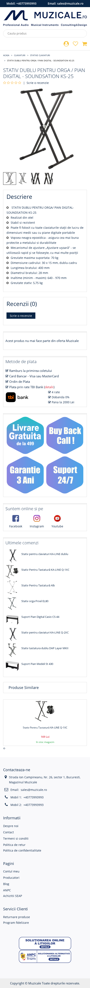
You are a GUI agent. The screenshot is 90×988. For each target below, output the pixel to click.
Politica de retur (14, 845)
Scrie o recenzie (38, 83)
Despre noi (10, 826)
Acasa (6, 55)
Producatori (11, 878)
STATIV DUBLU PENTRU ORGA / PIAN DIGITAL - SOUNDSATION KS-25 (40, 60)
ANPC (7, 890)
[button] (45, 943)
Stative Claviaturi (40, 55)
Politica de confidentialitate (22, 850)
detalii (49, 387)
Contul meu (11, 871)
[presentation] (3, 748)
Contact (8, 832)
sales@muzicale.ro (70, 3)
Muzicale (34, 983)
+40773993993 (26, 3)
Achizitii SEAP (12, 896)
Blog (6, 884)
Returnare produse (16, 917)
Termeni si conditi (15, 838)
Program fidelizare (16, 923)
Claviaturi (19, 55)
